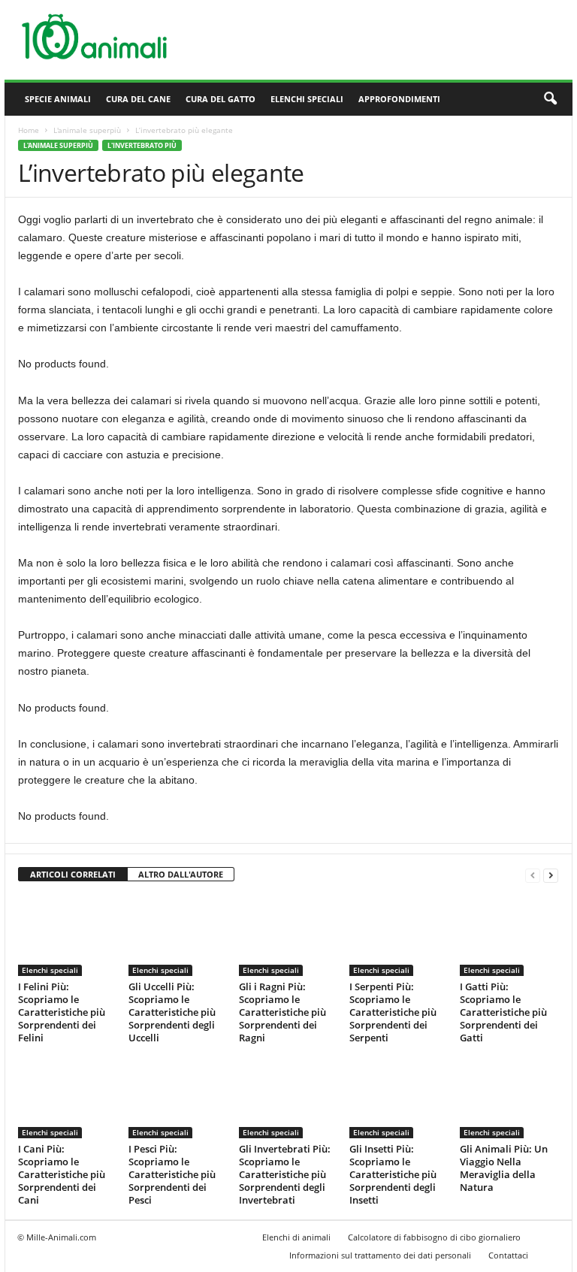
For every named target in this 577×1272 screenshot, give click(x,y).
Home (28, 130)
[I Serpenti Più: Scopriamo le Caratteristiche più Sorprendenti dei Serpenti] (398, 935)
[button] (549, 99)
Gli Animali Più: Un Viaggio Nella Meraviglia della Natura (504, 1168)
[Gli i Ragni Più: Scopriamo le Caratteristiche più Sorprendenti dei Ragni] (288, 935)
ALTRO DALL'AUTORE (180, 874)
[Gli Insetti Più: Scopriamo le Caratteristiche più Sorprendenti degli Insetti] (398, 1097)
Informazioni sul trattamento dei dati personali (380, 1255)
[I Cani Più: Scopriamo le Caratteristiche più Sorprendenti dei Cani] (67, 1097)
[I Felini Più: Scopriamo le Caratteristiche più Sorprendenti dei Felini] (67, 935)
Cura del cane (138, 98)
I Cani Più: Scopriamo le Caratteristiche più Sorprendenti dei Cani (61, 1174)
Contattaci (508, 1255)
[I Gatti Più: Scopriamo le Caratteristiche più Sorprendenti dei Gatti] (508, 935)
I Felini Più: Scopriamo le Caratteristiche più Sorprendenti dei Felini (61, 1012)
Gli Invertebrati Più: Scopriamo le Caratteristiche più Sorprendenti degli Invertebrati (285, 1174)
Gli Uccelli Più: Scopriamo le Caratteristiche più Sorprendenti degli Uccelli (172, 1012)
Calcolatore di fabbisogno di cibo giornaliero (434, 1237)
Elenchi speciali (306, 98)
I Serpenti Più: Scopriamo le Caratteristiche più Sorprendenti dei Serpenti (393, 1012)
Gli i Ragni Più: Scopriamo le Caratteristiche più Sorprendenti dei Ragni (282, 1012)
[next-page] (550, 875)
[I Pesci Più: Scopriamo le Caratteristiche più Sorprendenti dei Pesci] (177, 1097)
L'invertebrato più (142, 145)
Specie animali (58, 98)
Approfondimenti (399, 98)
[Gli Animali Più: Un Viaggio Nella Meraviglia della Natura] (508, 1097)
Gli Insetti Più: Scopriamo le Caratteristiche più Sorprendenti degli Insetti (393, 1174)
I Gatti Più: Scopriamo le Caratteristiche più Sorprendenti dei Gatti (503, 1012)
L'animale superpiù (87, 130)
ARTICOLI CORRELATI (73, 874)
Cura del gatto (220, 98)
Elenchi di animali (296, 1237)
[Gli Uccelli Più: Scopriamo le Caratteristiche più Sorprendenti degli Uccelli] (177, 935)
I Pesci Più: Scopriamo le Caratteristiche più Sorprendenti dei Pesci (172, 1174)
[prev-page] (532, 875)
